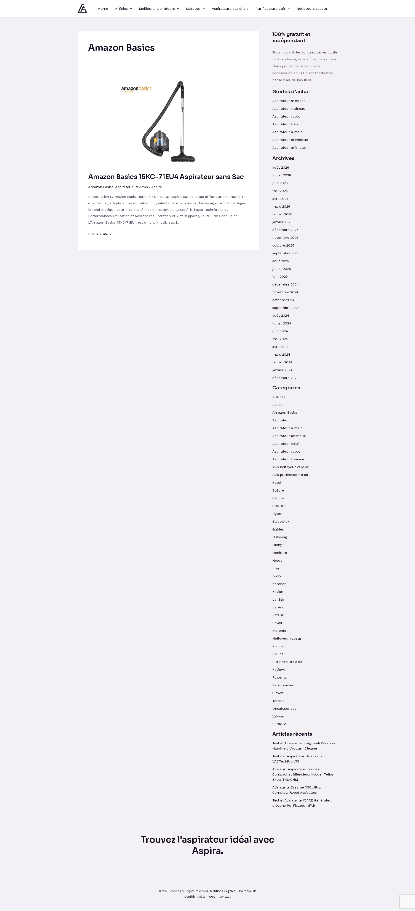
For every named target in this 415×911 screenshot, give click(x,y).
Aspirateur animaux (289, 147)
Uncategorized (284, 708)
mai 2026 (280, 191)
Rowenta (279, 677)
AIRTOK (278, 397)
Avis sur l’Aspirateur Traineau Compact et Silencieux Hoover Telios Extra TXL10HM (303, 774)
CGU (212, 896)
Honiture (279, 553)
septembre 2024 (286, 308)
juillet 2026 (281, 175)
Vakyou (278, 716)
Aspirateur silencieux (290, 140)
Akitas (277, 405)
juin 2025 (280, 276)
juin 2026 (280, 183)
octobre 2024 (283, 300)
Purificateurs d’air (270, 8)
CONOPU (279, 506)
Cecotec (279, 498)
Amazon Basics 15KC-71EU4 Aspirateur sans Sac (166, 177)
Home (103, 8)
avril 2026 (280, 199)
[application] (130, 8)
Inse (275, 568)
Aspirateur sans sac (288, 101)
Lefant (277, 615)
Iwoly (276, 576)
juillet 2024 (281, 323)
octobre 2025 (283, 245)
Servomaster (283, 685)
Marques (193, 8)
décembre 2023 (285, 378)
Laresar (278, 607)
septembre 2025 (286, 253)
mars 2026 (281, 206)
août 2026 (280, 167)
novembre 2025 (285, 237)
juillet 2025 (281, 269)
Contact (225, 896)
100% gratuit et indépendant (291, 37)
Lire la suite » (99, 233)
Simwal (278, 693)
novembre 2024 (285, 292)
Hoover (278, 560)
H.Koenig (279, 537)
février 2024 (282, 362)
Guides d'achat (291, 92)
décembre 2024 (285, 284)
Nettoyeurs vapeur (312, 8)
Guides (278, 529)
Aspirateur (124, 187)
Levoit (277, 623)
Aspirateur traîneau (289, 108)
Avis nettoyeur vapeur (290, 467)
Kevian (277, 592)
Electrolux (281, 521)
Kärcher (279, 584)
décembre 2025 (285, 230)
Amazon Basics (100, 187)
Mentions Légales (222, 891)
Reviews (141, 187)
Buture (278, 490)
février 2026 (282, 214)
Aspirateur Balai (285, 444)
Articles (121, 8)
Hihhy (277, 545)
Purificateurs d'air (287, 662)
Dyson (277, 514)
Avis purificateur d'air (290, 475)
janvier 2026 (282, 222)
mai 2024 (280, 339)
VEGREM (279, 724)
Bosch (277, 482)
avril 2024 (280, 347)
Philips (277, 646)
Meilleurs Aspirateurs (157, 8)
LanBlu (278, 599)
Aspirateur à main (287, 132)
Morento (279, 631)
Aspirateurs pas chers (230, 8)
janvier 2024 (282, 370)
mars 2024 (281, 354)
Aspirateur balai (285, 124)
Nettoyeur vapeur (287, 638)
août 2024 (280, 315)
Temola (278, 701)
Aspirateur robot (286, 116)
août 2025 (280, 261)
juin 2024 (280, 331)
